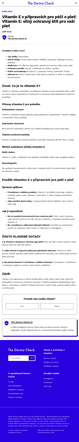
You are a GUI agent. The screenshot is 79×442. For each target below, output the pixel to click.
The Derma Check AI (17, 38)
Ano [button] (22, 306)
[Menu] (3, 3)
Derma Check (7, 11)
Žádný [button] (57, 306)
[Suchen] (32, 358)
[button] (76, 3)
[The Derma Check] (41, 3)
